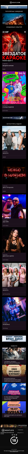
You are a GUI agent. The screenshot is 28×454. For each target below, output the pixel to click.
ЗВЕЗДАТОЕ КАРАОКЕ (8, 65)
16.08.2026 (5, 151)
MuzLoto (5, 153)
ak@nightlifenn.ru (20, 432)
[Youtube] (16, 435)
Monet (4, 157)
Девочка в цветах (8, 256)
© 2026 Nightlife (14, 449)
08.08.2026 (5, 254)
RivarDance (6, 324)
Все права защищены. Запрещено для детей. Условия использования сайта (14, 451)
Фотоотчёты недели (14, 124)
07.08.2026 (5, 323)
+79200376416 (20, 429)
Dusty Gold (5, 110)
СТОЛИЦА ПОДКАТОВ (8, 107)
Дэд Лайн (6, 221)
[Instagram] (14, 435)
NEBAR (3, 69)
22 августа (4, 63)
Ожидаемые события (14, 27)
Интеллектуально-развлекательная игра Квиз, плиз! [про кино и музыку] (12, 380)
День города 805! (8, 187)
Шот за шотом (6, 294)
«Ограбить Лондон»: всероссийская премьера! (12, 362)
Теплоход (5, 328)
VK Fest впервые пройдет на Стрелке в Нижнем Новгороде (11, 398)
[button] (19, 2)
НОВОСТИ (14, 346)
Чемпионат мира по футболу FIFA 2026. (13, 415)
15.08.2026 (5, 186)
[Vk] (12, 435)
